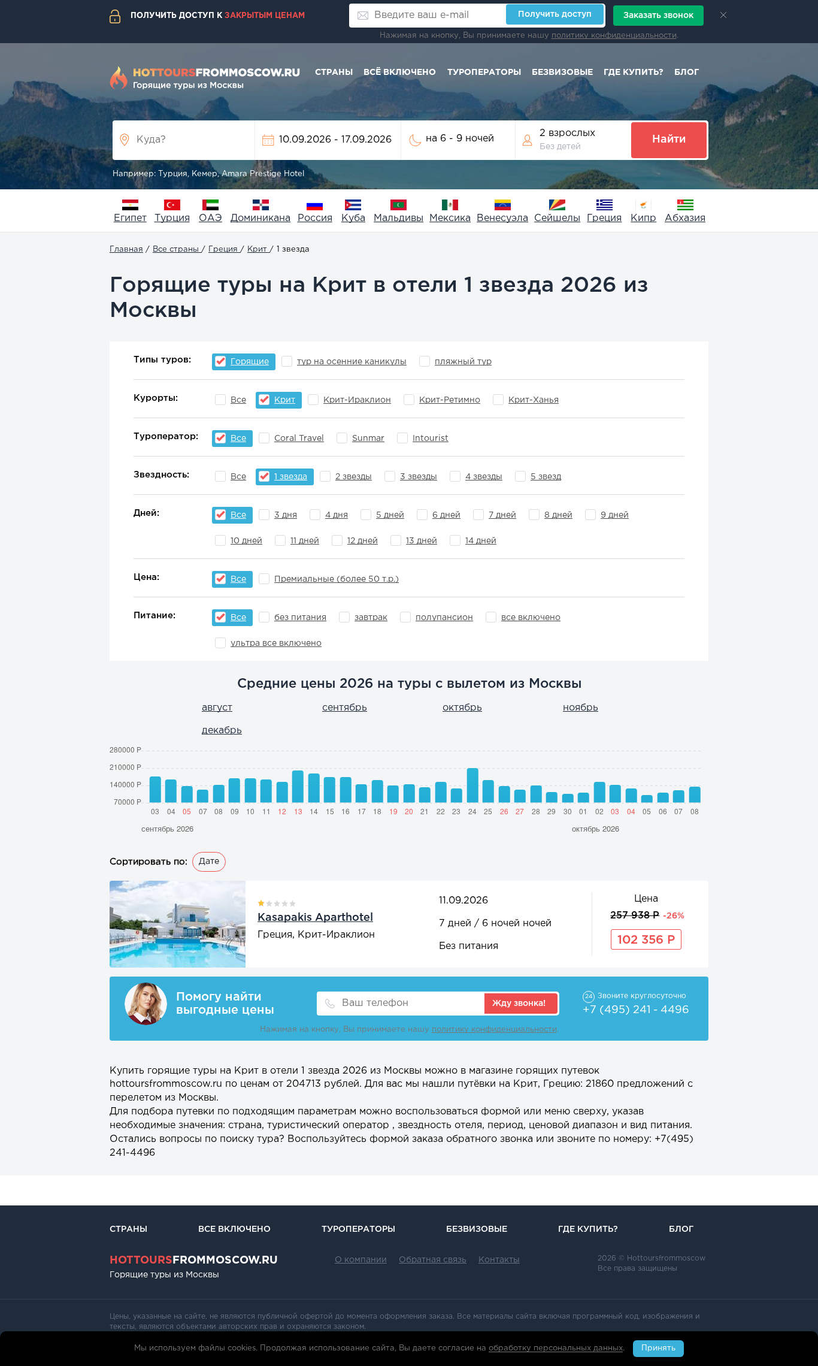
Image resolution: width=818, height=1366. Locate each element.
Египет (130, 218)
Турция (172, 218)
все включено (531, 617)
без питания (300, 617)
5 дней (390, 515)
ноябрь (580, 707)
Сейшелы (557, 218)
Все (238, 400)
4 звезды (483, 476)
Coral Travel (299, 438)
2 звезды (353, 476)
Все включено (234, 1229)
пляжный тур (463, 361)
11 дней (304, 541)
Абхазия (685, 218)
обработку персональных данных (556, 1349)
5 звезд (546, 476)
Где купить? (634, 72)
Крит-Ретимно (449, 400)
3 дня (285, 515)
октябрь (462, 707)
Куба (353, 218)
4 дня (336, 515)
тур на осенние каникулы (352, 361)
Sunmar (368, 438)
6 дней (446, 515)
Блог (686, 72)
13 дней (421, 541)
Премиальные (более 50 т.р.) (336, 579)
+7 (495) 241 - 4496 (636, 1010)
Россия (315, 218)
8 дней (558, 515)
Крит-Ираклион (357, 400)
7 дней (502, 515)
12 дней (362, 541)
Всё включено (399, 72)
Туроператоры (484, 72)
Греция (604, 218)
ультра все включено (276, 643)
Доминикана (260, 218)
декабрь (222, 730)
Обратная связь (432, 1260)
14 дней (480, 541)
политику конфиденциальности (614, 35)
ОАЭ (210, 218)
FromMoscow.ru (194, 1260)
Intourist (431, 438)
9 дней (615, 515)
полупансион (444, 617)
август (217, 707)
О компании (361, 1260)
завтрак (371, 617)
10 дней (246, 541)
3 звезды (418, 476)
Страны (334, 72)
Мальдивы (398, 218)
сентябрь (344, 707)
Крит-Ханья (533, 400)
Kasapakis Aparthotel (315, 918)
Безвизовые (562, 72)
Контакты (499, 1260)
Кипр (643, 218)
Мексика (450, 218)
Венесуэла (502, 218)
